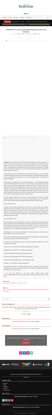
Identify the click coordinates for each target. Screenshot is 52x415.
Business (29, 33)
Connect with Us (26, 311)
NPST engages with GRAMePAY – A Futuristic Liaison (15, 283)
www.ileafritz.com (17, 269)
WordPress (32, 413)
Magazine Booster (23, 413)
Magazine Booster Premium (19, 321)
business (38, 33)
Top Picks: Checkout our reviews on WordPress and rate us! (37, 24)
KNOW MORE (26, 342)
